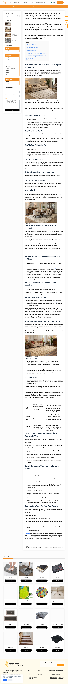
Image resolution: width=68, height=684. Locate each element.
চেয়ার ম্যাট (7, 62)
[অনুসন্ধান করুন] (17, 16)
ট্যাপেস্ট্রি (42, 647)
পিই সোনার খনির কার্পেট (26, 624)
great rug (28, 533)
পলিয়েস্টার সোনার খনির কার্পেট (57, 624)
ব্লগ (32, 2)
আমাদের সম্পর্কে (16, 2)
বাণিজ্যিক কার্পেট (46, 6)
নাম (5, 90)
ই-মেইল (6, 94)
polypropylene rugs (55, 268)
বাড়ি (10, 2)
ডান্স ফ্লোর (7, 81)
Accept (5, 680)
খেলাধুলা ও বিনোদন (34, 6)
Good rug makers (29, 243)
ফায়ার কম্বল (10, 601)
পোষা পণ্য (12, 6)
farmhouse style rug (52, 302)
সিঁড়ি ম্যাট (7, 72)
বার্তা (5, 98)
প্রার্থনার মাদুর (10, 647)
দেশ (13, 90)
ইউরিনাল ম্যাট (8, 74)
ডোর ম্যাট (7, 64)
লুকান (30, 42)
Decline (10, 680)
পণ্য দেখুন (10, 580)
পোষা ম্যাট (7, 50)
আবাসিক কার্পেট (23, 6)
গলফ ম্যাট (7, 83)
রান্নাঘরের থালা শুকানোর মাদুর (10, 68)
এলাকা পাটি (7, 57)
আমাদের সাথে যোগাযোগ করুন (40, 2)
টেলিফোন (14, 94)
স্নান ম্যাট (7, 59)
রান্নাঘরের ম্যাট (8, 70)
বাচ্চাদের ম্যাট (8, 66)
